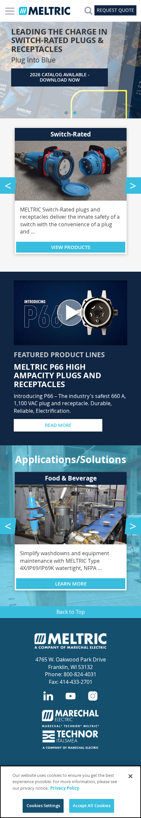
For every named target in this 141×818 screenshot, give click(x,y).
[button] (66, 112)
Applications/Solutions (70, 459)
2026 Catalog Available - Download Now (60, 77)
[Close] (130, 776)
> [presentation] (133, 185)
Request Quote (115, 10)
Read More (58, 425)
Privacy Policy (64, 788)
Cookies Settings (43, 805)
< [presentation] (8, 185)
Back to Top (70, 611)
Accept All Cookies (91, 805)
